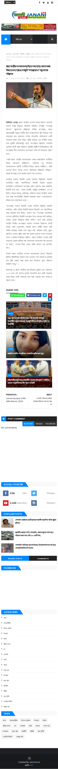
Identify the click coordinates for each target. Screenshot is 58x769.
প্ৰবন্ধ (5, 665)
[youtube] (48, 2)
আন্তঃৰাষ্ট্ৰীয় (7, 623)
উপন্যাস (6, 633)
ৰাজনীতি (22, 54)
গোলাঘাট (10, 349)
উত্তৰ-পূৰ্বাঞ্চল (8, 628)
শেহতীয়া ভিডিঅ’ (8, 701)
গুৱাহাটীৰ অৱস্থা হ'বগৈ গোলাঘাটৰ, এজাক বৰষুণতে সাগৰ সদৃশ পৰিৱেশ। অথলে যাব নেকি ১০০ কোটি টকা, (34, 534)
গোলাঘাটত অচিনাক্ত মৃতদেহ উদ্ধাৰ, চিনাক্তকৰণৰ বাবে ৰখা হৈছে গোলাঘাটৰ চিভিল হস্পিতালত (35, 546)
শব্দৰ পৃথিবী (6, 696)
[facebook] (39, 2)
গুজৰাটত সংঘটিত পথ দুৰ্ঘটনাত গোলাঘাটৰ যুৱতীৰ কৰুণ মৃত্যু (26, 353)
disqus (39, 423)
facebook (50, 423)
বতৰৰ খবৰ (6, 670)
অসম (9, 375)
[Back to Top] (29, 758)
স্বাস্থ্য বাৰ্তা (6, 706)
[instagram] (52, 2)
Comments (43, 558)
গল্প (4, 649)
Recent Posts (15, 558)
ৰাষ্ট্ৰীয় (28, 54)
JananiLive (34, 762)
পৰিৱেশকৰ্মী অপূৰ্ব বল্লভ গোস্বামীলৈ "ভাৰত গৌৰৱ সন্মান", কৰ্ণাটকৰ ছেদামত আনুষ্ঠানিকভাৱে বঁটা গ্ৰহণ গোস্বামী (28, 381)
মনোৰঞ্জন (6, 675)
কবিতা (5, 638)
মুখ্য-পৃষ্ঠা (15, 54)
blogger (28, 423)
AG (31, 765)
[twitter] (43, 2)
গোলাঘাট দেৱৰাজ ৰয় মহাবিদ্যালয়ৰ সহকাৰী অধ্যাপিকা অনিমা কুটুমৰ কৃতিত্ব (35, 521)
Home (8, 54)
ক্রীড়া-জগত (7, 644)
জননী (5, 659)
